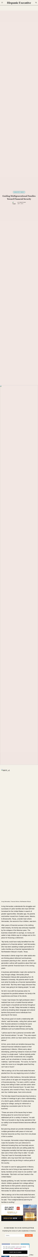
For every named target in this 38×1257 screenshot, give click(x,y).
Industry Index (19, 192)
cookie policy (17, 1248)
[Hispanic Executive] (19, 3)
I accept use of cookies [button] (15, 1252)
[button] (27, 1245)
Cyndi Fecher (22, 202)
